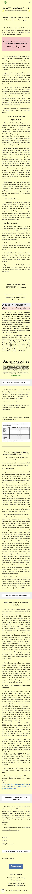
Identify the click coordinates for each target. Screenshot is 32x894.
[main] (16, 19)
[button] (2, 2)
